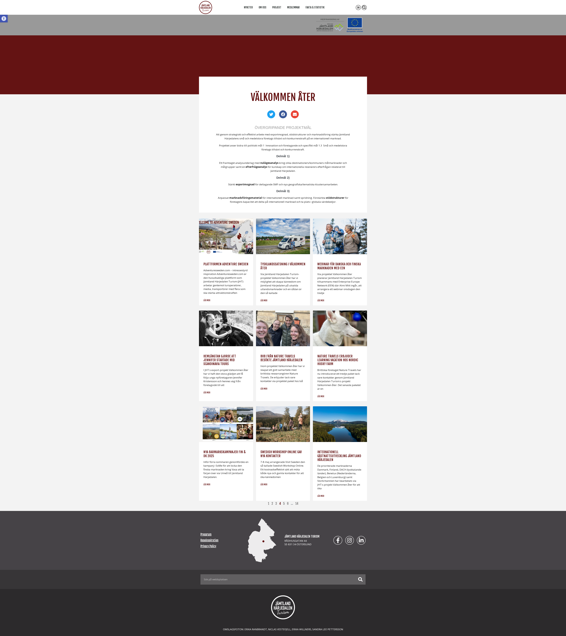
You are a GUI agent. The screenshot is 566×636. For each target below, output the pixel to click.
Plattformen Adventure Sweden (225, 264)
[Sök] (360, 579)
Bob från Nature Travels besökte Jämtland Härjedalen (281, 358)
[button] (4, 18)
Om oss (262, 7)
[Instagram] (349, 540)
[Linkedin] (361, 540)
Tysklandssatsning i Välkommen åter (282, 266)
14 (296, 503)
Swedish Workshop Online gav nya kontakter (281, 454)
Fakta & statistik (315, 7)
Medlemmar (293, 7)
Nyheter (248, 7)
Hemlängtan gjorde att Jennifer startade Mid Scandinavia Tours (219, 360)
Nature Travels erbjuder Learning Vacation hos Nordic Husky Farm (337, 360)
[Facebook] (337, 540)
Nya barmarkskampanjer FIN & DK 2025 (224, 454)
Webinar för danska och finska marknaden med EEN (339, 266)
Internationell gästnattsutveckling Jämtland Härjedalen (339, 456)
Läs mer (206, 300)
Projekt (276, 7)
